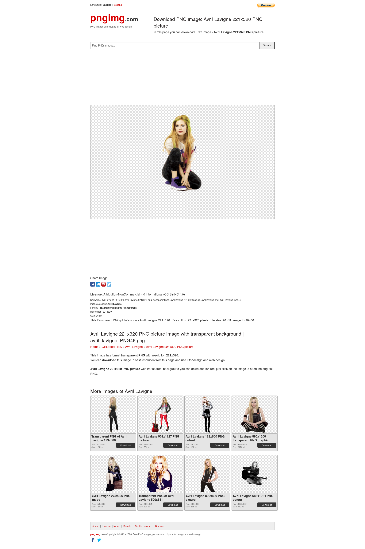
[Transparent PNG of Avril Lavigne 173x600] (113, 415)
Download (125, 445)
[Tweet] (109, 284)
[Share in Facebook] (92, 284)
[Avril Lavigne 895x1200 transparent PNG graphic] (254, 415)
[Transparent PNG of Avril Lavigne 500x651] (160, 474)
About (95, 526)
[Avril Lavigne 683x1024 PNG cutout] (254, 474)
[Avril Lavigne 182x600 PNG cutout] (207, 415)
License (106, 526)
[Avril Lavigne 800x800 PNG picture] (207, 474)
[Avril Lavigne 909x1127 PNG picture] (160, 415)
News (116, 526)
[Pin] (103, 284)
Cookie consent (143, 526)
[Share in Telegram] (98, 284)
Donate (127, 526)
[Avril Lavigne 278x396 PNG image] (113, 474)
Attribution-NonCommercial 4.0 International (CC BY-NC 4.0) (144, 294)
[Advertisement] (182, 78)
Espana (118, 4)
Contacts (159, 526)
